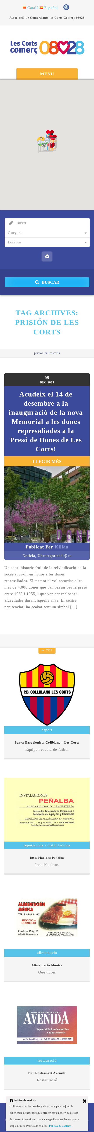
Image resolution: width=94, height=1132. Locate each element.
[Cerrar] (84, 1101)
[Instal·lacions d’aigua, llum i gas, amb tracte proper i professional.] (47, 810)
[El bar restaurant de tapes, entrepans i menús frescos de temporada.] (47, 1025)
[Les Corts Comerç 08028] (47, 47)
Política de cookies (60, 1125)
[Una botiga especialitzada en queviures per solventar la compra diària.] (47, 917)
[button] (51, 146)
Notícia (29, 555)
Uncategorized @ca (54, 555)
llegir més (47, 461)
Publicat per (47, 547)
